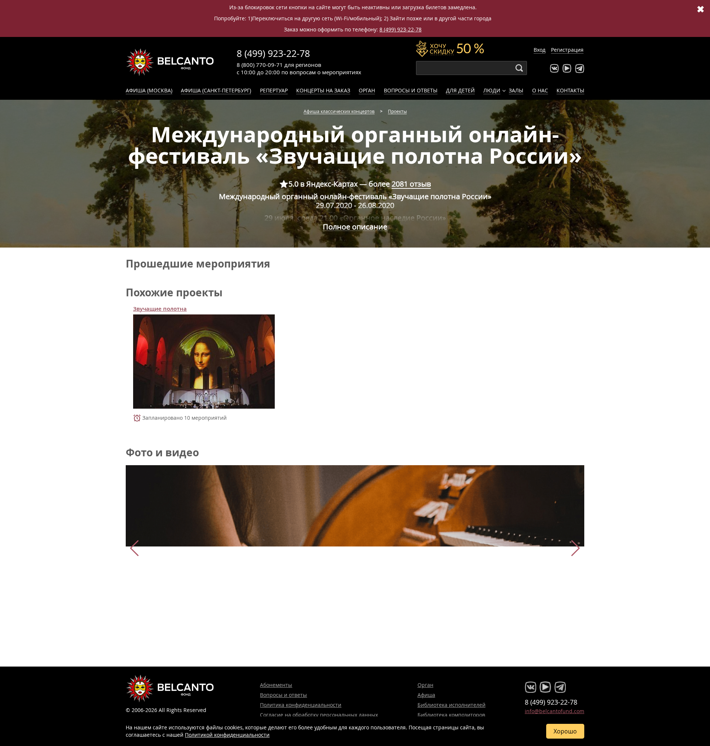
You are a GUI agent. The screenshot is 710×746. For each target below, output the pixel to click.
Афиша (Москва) (149, 90)
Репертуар (274, 90)
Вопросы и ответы (410, 90)
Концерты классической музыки (170, 62)
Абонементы (276, 684)
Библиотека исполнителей (451, 704)
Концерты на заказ (323, 90)
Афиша (426, 694)
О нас (540, 90)
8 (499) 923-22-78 (400, 29)
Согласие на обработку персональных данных (319, 714)
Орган (367, 90)
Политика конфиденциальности (300, 704)
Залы (516, 90)
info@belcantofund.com (554, 711)
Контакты (570, 90)
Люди (491, 90)
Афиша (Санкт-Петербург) (216, 90)
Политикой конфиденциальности (227, 734)
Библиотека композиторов (451, 714)
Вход (539, 49)
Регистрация (567, 49)
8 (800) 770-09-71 (260, 64)
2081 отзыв (411, 184)
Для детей (460, 90)
